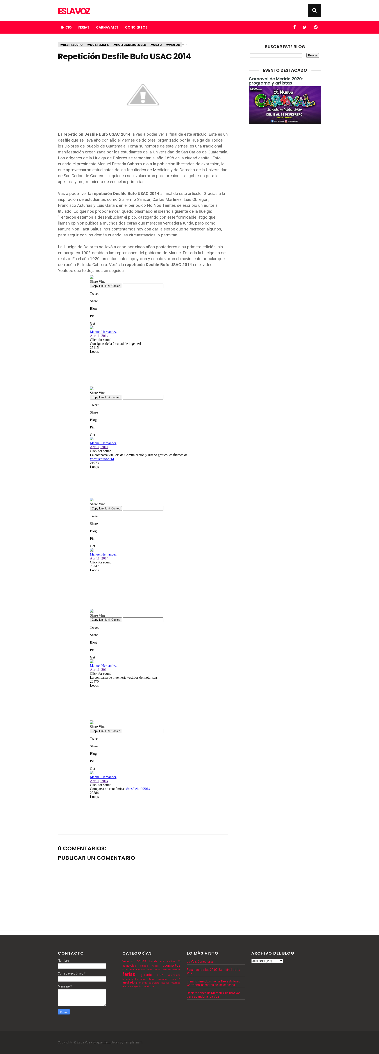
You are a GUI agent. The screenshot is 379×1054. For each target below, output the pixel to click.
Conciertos (136, 27)
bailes (141, 961)
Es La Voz (74, 11)
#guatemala (98, 45)
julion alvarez (148, 979)
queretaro (153, 982)
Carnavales (107, 27)
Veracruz (128, 961)
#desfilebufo (71, 45)
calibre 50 (173, 961)
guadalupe (174, 975)
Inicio (66, 27)
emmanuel (174, 969)
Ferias (83, 27)
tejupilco (138, 986)
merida (143, 982)
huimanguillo (130, 979)
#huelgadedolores (129, 45)
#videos (173, 45)
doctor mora (145, 969)
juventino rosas (167, 979)
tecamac (175, 982)
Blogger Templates (106, 1042)
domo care (160, 969)
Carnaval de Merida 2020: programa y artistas (276, 81)
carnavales (129, 965)
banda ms (156, 961)
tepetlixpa (149, 986)
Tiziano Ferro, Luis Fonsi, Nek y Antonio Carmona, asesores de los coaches (213, 983)
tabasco (165, 982)
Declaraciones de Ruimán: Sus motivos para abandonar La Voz (213, 994)
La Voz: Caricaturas (200, 961)
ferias (128, 974)
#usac (156, 45)
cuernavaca (129, 969)
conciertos (171, 965)
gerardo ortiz (152, 975)
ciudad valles (149, 965)
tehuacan (127, 986)
